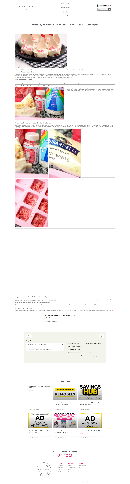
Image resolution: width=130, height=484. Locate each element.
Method (101, 337)
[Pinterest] (32, 6)
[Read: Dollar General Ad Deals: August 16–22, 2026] (90, 420)
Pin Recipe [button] (54, 321)
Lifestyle (73, 15)
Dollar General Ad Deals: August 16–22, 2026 (90, 430)
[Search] (109, 9)
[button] (62, 344)
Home (56, 15)
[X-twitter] (22, 6)
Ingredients (29, 337)
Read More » (31, 390)
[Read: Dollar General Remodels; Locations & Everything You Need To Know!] (65, 392)
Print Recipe (47, 321)
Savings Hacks (67, 15)
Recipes (66, 29)
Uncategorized (70, 29)
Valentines (75, 29)
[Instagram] (27, 6)
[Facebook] (20, 6)
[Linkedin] (29, 6)
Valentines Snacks (80, 29)
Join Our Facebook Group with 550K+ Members (26, 9)
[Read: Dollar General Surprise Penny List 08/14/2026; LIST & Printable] (65, 420)
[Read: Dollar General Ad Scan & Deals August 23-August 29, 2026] (40, 420)
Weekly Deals (61, 15)
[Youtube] (25, 6)
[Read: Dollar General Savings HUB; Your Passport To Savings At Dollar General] (90, 392)
